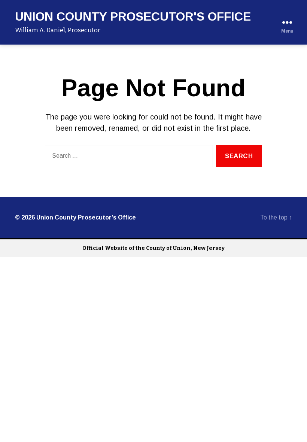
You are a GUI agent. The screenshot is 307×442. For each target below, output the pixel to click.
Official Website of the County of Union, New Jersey (153, 248)
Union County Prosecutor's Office (133, 16)
